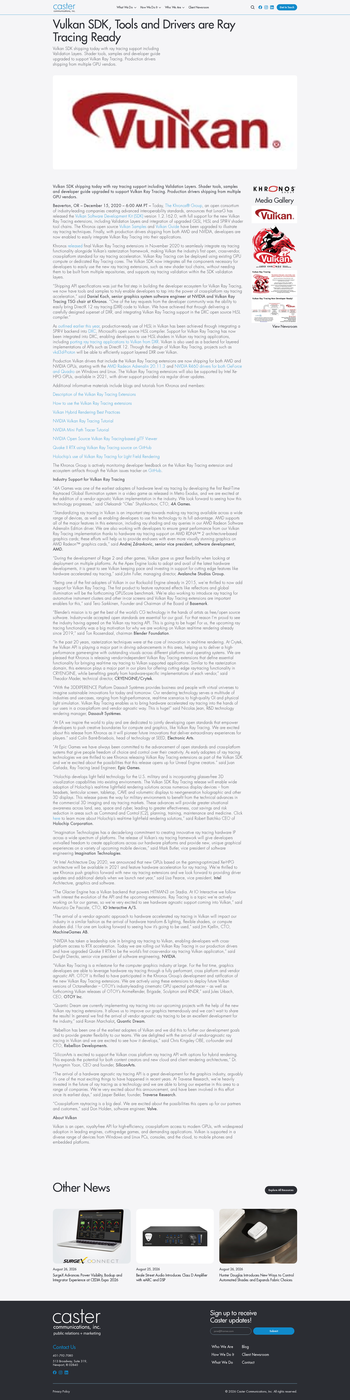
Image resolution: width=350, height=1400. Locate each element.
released (75, 246)
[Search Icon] (253, 7)
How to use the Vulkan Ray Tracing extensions (92, 403)
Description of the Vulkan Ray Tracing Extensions (94, 394)
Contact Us (64, 1347)
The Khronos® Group (183, 206)
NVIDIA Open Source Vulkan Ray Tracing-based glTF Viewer (105, 439)
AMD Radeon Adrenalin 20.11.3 (136, 366)
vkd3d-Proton (64, 352)
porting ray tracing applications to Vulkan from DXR (114, 342)
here (56, 819)
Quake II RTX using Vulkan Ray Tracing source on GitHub (102, 448)
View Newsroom (284, 326)
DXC (92, 331)
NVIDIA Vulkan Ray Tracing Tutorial (83, 421)
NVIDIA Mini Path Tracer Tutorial (81, 430)
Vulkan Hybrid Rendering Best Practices (86, 412)
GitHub (154, 471)
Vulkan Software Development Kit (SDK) (109, 216)
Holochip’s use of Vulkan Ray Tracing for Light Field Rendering (106, 457)
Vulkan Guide (167, 227)
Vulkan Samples (132, 227)
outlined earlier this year (78, 326)
